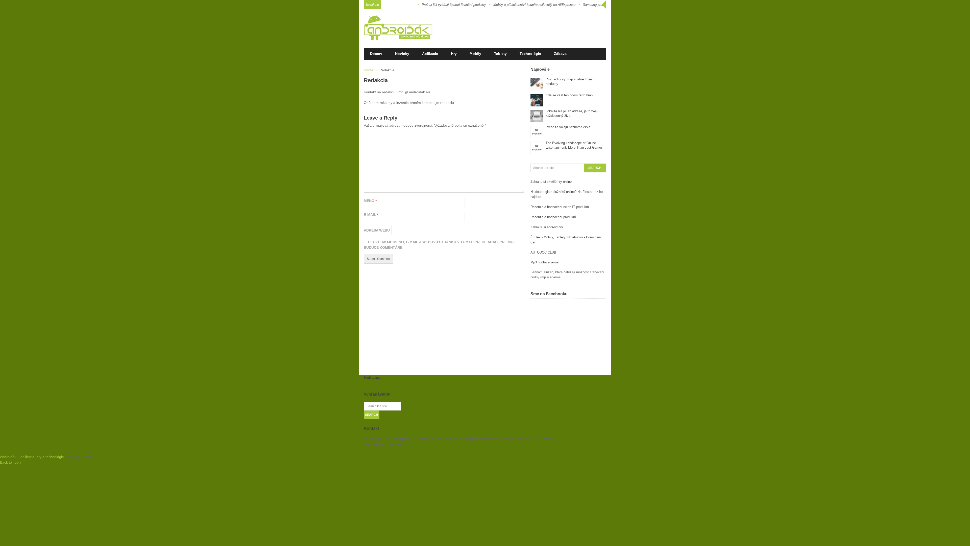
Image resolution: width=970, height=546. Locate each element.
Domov (376, 54)
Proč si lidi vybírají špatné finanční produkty (438, 5)
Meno (370, 201)
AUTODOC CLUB (543, 252)
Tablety (500, 54)
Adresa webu (377, 230)
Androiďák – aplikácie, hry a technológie (32, 457)
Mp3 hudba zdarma (544, 262)
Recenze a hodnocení (546, 207)
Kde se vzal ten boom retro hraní (570, 95)
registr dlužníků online (559, 192)
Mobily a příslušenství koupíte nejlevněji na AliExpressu (518, 5)
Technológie (530, 54)
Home (368, 70)
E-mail (371, 215)
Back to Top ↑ (10, 462)
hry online (564, 182)
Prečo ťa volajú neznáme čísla (568, 127)
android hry (555, 227)
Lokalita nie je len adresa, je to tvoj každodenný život (571, 113)
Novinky (402, 54)
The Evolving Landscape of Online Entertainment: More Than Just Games (574, 145)
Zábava (560, 54)
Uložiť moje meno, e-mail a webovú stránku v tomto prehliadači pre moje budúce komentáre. (441, 244)
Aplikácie (430, 54)
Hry (454, 54)
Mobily (475, 54)
